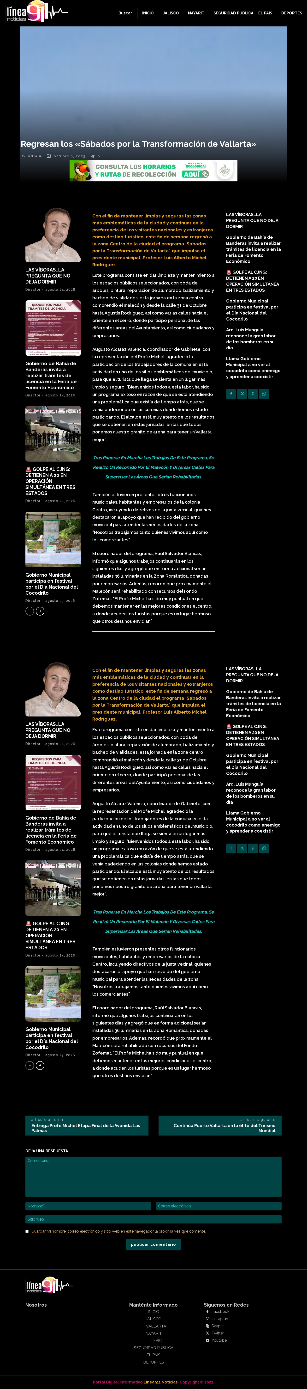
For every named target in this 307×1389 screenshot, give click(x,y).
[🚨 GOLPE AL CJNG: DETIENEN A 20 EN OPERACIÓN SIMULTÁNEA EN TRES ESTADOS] (53, 434)
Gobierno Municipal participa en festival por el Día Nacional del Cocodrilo (51, 584)
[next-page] (40, 611)
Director (33, 289)
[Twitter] (242, 394)
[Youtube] (207, 1340)
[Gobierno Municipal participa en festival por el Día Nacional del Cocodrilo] (53, 539)
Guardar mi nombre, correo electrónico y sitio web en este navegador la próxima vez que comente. (118, 1231)
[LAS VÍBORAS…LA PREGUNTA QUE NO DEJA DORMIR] (53, 234)
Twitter (218, 1333)
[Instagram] (207, 1319)
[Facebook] (231, 394)
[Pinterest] (253, 394)
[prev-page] (29, 611)
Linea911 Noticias (161, 1382)
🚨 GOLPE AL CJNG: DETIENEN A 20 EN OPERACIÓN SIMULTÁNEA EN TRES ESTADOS (50, 481)
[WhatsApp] (264, 394)
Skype (217, 1326)
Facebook (220, 1312)
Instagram (221, 1319)
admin (34, 156)
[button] (125, 13)
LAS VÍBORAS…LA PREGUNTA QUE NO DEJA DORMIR (47, 276)
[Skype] (207, 1326)
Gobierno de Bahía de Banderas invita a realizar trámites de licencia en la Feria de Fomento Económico (51, 375)
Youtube (219, 1340)
